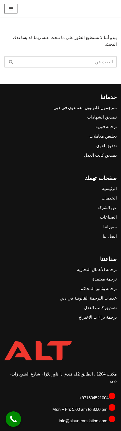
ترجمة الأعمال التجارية (97, 269)
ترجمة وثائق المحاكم (98, 288)
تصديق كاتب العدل (100, 155)
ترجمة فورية (106, 126)
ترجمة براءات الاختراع (98, 317)
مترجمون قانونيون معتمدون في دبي (85, 107)
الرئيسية (109, 188)
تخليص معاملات (103, 136)
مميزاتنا (110, 226)
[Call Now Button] (13, 419)
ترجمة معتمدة (104, 279)
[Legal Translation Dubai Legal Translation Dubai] (100, 8)
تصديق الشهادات (102, 117)
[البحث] (10, 62)
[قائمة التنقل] (10, 8)
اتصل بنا (110, 236)
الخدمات (109, 198)
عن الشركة (107, 207)
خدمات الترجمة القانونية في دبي (88, 298)
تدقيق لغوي (106, 145)
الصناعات (108, 217)
